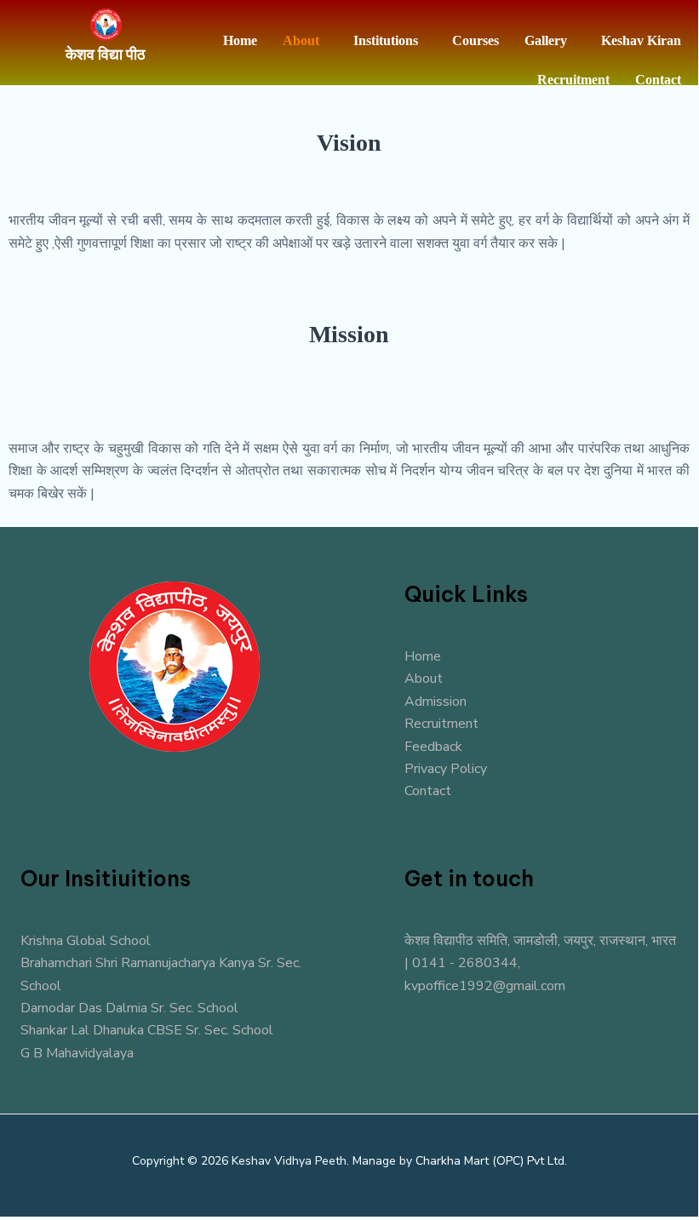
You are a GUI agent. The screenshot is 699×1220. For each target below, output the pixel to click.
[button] (305, 40)
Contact (658, 79)
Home (240, 40)
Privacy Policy (445, 768)
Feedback (433, 746)
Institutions (385, 40)
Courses (475, 40)
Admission (435, 701)
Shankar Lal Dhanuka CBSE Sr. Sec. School (146, 1030)
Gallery (545, 40)
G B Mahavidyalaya (77, 1053)
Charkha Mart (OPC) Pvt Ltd (489, 1161)
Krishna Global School (85, 940)
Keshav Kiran (641, 40)
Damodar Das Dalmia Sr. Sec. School (129, 1008)
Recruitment (573, 79)
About (301, 40)
